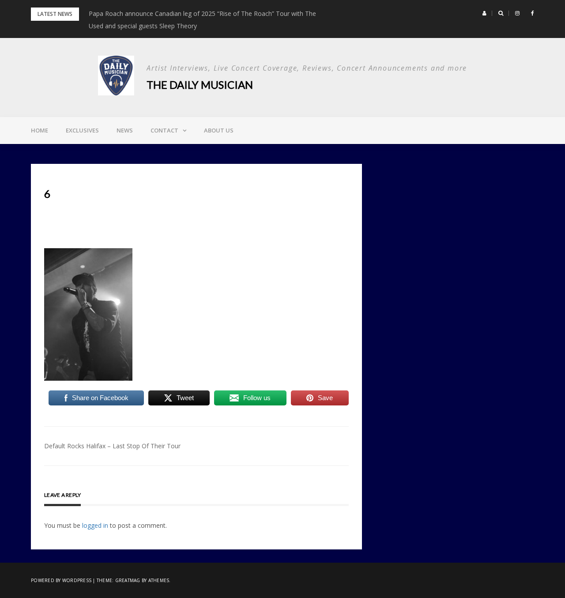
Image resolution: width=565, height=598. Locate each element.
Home (39, 130)
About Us (219, 130)
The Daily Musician (200, 84)
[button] (484, 13)
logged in (95, 525)
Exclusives (82, 130)
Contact (164, 130)
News (125, 130)
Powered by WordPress (61, 580)
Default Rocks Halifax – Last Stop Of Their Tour (112, 446)
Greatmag (127, 580)
